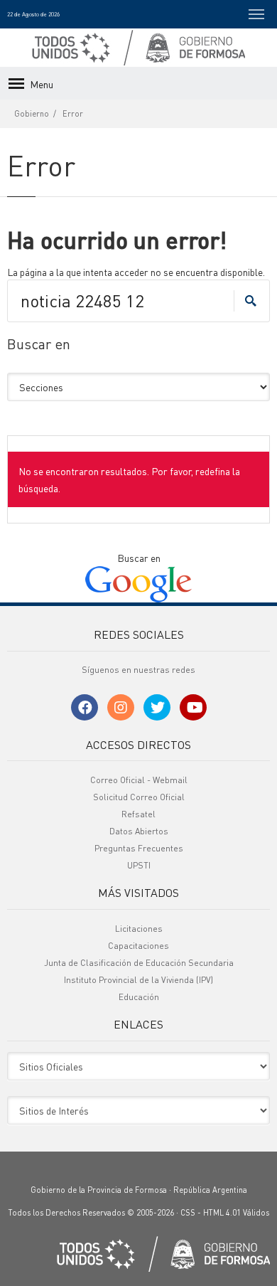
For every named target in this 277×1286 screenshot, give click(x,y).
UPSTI (139, 865)
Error (73, 114)
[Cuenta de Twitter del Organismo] (156, 707)
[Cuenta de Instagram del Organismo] (120, 707)
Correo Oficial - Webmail (139, 780)
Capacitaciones (138, 945)
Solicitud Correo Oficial (139, 797)
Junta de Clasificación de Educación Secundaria (139, 962)
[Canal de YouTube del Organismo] (193, 707)
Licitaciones (139, 928)
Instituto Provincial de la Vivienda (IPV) (138, 979)
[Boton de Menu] (256, 14)
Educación (139, 997)
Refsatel (138, 814)
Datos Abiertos (138, 831)
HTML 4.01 (222, 1213)
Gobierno (31, 114)
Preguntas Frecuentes (138, 848)
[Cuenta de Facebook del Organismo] (84, 707)
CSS (187, 1213)
